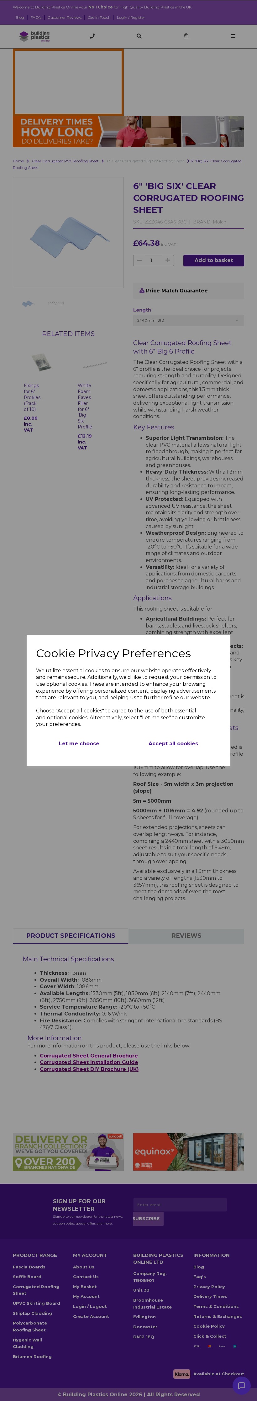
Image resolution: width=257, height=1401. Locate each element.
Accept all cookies (173, 744)
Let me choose (79, 744)
